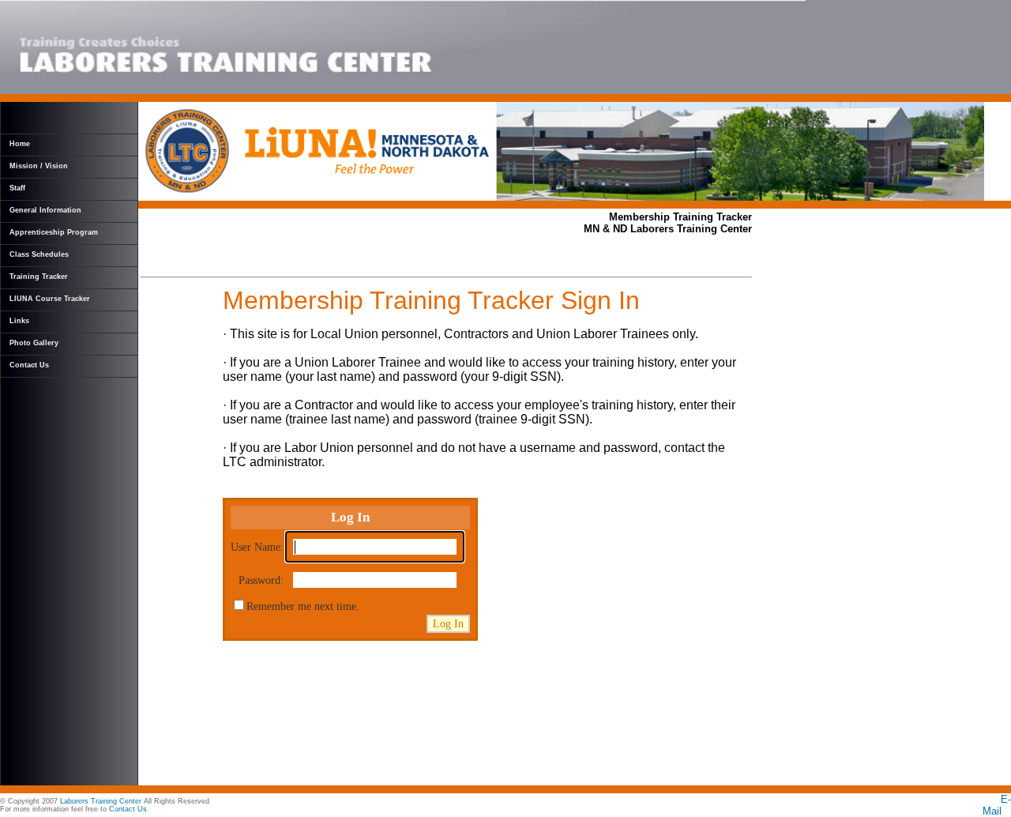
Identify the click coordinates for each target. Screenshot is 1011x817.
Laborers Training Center (100, 801)
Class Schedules (39, 254)
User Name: (257, 546)
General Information (45, 210)
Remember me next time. (302, 606)
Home (19, 144)
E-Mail (997, 805)
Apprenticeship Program (53, 232)
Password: (261, 580)
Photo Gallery (33, 343)
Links (19, 321)
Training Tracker (38, 276)
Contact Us (29, 365)
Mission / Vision (38, 166)
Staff (17, 188)
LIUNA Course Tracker (49, 299)
